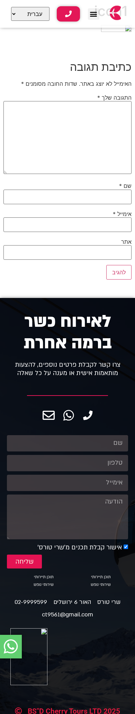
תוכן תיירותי (101, 577)
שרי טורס (108, 602)
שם (125, 186)
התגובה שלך (114, 97)
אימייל (122, 214)
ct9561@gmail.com (67, 614)
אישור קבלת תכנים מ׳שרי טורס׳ (79, 547)
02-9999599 (31, 602)
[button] (93, 14)
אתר (126, 241)
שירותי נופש (101, 584)
